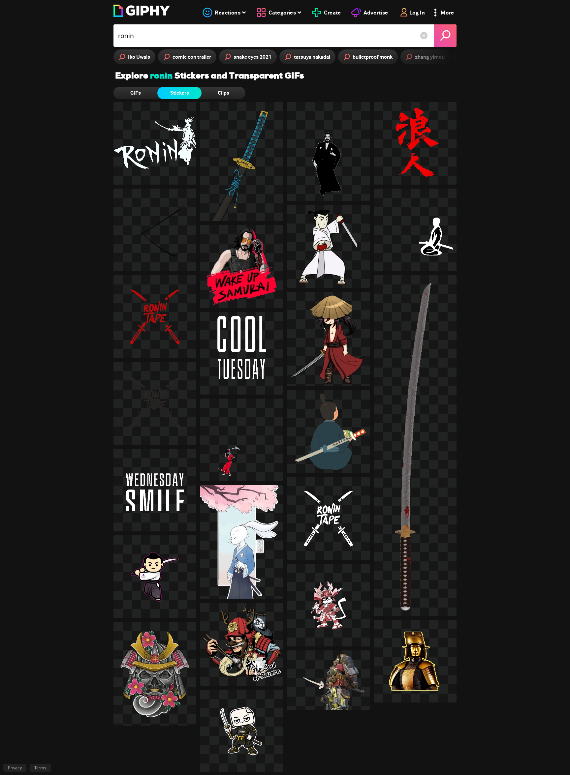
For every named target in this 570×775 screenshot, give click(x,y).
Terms (40, 767)
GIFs (135, 93)
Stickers (179, 93)
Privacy (15, 767)
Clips (223, 93)
